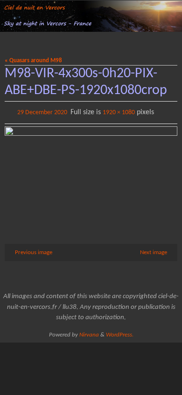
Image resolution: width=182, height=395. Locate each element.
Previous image (33, 251)
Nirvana (89, 333)
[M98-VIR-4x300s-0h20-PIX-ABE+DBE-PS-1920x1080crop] (91, 173)
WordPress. (119, 333)
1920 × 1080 (119, 111)
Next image (153, 251)
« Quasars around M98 (33, 61)
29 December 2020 (42, 111)
